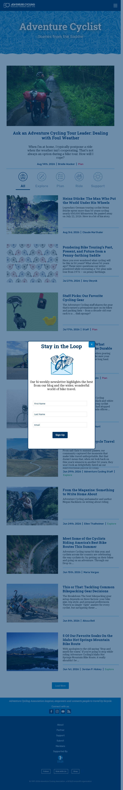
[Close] (92, 344)
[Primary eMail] (60, 418)
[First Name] (60, 397)
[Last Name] (60, 407)
